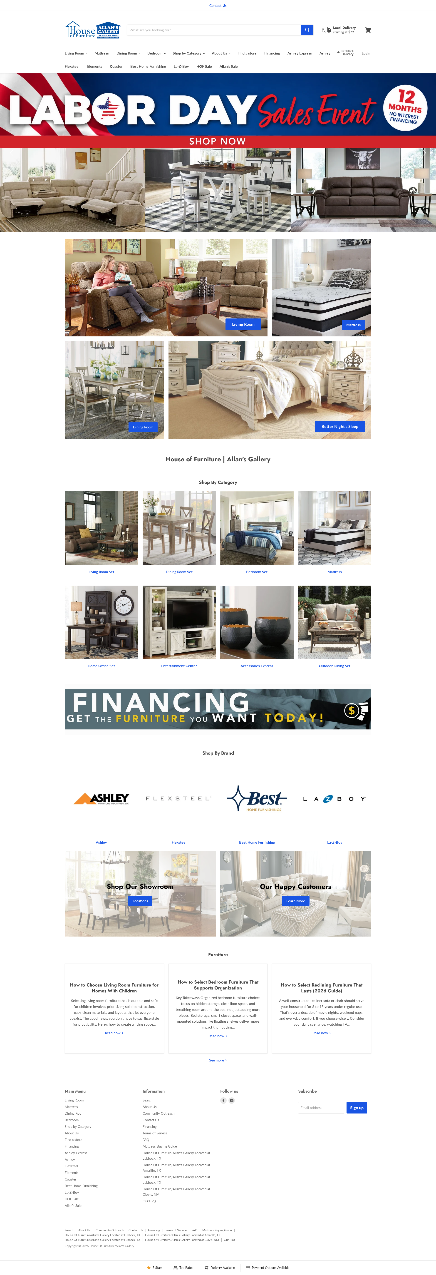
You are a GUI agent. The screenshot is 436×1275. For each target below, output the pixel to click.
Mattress (101, 53)
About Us (220, 53)
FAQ (146, 1140)
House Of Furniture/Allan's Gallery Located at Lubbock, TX (102, 1235)
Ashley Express (299, 53)
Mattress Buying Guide (160, 1146)
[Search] (307, 30)
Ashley (325, 53)
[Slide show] (218, 152)
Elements (94, 66)
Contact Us (151, 1120)
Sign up (357, 1107)
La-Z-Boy (181, 66)
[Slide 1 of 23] (218, 152)
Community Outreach (158, 1113)
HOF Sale (204, 66)
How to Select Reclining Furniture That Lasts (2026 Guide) (321, 988)
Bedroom (155, 53)
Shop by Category (187, 53)
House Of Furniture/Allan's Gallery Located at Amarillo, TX (182, 1235)
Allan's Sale (229, 66)
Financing (272, 53)
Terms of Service (155, 1133)
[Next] (423, 152)
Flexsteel (72, 66)
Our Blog (149, 1201)
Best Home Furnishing (148, 66)
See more (217, 1060)
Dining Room (127, 53)
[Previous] (12, 152)
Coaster (116, 66)
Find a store (247, 53)
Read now (113, 1033)
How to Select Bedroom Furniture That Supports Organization (218, 985)
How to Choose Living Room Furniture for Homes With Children (114, 988)
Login (366, 53)
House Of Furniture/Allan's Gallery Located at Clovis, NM (182, 1240)
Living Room (75, 53)
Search (147, 1100)
